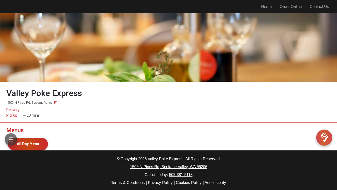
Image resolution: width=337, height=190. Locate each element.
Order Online (291, 6)
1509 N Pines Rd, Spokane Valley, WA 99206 (168, 166)
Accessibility (215, 182)
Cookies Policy (189, 182)
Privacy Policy (160, 182)
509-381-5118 (180, 174)
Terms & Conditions (128, 182)
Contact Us (319, 6)
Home (266, 6)
